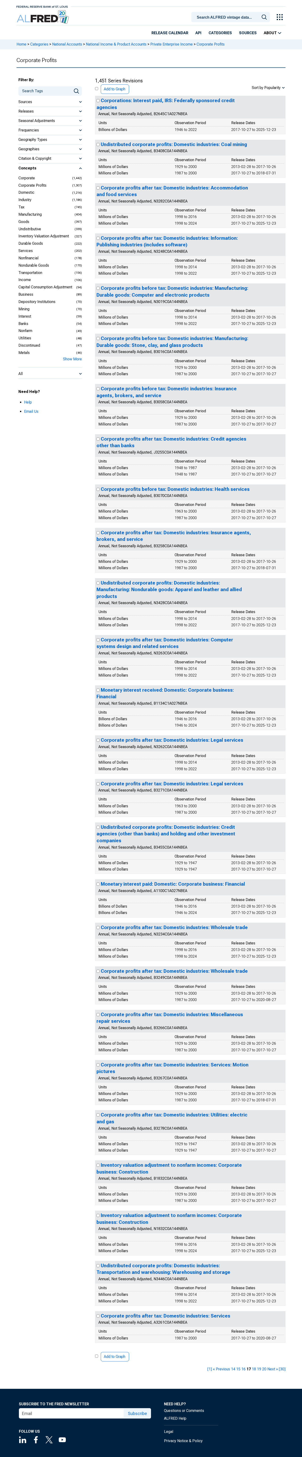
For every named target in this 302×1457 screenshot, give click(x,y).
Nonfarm (25, 330)
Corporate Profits (32, 185)
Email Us (31, 411)
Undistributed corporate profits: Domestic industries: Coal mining (174, 144)
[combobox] (231, 16)
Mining (23, 309)
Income (24, 280)
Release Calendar (169, 33)
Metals (24, 352)
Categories (220, 33)
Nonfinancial (28, 258)
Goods (23, 221)
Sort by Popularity (266, 87)
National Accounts (67, 44)
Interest (24, 316)
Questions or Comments (184, 1410)
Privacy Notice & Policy (183, 1441)
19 (259, 1369)
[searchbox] (231, 17)
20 (264, 1369)
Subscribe (137, 1413)
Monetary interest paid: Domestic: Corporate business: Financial (173, 884)
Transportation (30, 272)
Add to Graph (114, 89)
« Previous (221, 1369)
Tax (21, 207)
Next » (272, 1369)
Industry (24, 200)
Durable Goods (30, 243)
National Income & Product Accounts (116, 44)
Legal (168, 1431)
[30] (282, 1369)
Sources (248, 33)
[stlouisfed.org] (42, 6)
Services (25, 250)
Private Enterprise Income (171, 44)
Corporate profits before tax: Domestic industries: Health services (175, 489)
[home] (43, 17)
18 (254, 1369)
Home (21, 44)
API (198, 33)
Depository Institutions (36, 301)
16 (243, 1369)
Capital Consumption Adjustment (45, 287)
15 (238, 1369)
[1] (209, 1369)
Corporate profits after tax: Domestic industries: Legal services (172, 740)
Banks (23, 323)
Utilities (24, 338)
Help (28, 402)
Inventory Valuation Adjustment (43, 236)
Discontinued (29, 345)
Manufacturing (30, 214)
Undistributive (29, 229)
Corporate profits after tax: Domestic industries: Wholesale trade (174, 927)
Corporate (26, 178)
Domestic (26, 192)
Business (25, 294)
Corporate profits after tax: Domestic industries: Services (165, 1316)
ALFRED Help (175, 1418)
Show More (72, 359)
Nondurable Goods (33, 265)
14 (233, 1369)
